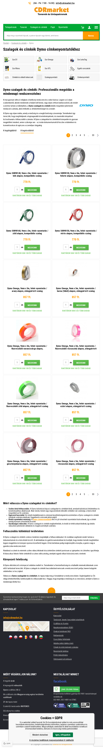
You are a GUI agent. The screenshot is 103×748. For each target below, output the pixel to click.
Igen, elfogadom (62, 735)
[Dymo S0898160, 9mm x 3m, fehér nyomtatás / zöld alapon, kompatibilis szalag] (27, 215)
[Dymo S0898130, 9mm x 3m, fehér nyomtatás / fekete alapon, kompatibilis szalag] (76, 158)
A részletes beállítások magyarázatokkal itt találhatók (51, 740)
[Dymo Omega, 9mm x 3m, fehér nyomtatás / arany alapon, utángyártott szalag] (27, 273)
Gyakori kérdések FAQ (62, 631)
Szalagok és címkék (19, 43)
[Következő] (98, 135)
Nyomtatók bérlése (61, 651)
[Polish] (21, 637)
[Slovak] (31, 637)
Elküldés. (94, 598)
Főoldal (6, 43)
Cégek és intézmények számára (66, 647)
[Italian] (36, 637)
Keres (91, 35)
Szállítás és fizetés (61, 623)
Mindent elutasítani (40, 735)
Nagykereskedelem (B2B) (63, 627)
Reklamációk (59, 635)
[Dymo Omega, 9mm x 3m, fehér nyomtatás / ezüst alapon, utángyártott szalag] (76, 388)
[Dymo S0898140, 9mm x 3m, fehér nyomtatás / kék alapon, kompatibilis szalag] (27, 158)
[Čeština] (10, 637)
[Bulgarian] (41, 637)
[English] (15, 637)
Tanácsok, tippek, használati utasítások (69, 619)
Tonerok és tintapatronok (62, 744)
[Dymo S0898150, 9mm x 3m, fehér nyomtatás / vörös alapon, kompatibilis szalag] (76, 215)
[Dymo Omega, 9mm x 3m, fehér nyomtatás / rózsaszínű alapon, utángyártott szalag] (76, 446)
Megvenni (32, 190)
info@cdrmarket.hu (65, 3)
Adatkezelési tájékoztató (63, 643)
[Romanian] (26, 637)
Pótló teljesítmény (61, 655)
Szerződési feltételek (62, 639)
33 (93, 135)
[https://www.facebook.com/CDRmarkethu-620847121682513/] (60, 681)
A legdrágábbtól (9, 130)
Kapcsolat (57, 615)
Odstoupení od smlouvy (63, 659)
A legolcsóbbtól (27, 130)
